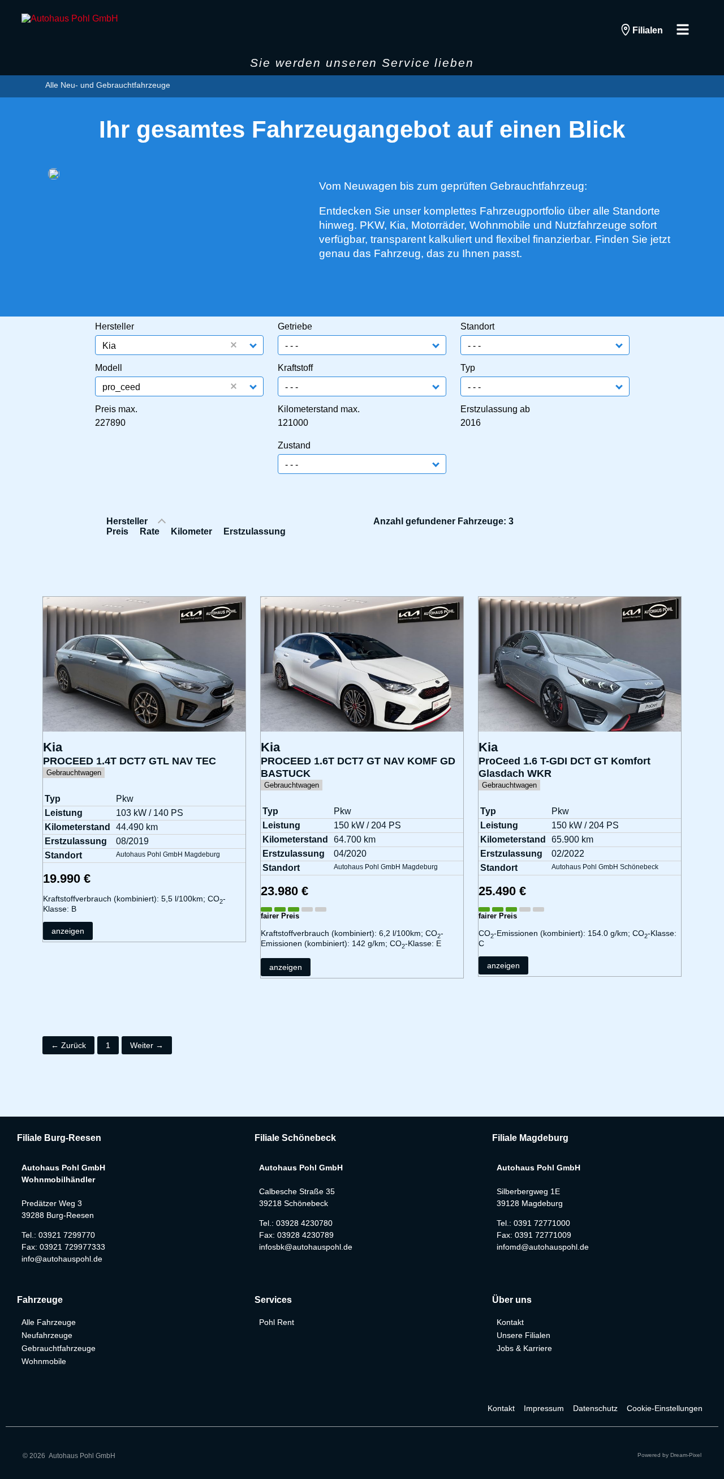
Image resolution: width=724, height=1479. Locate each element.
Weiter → (146, 1045)
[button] (254, 345)
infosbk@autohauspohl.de (305, 1246)
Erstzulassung (254, 531)
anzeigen (67, 930)
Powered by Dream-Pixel (669, 1455)
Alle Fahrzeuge (48, 1322)
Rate (150, 531)
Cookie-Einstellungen (665, 1408)
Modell (108, 368)
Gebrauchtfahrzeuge (58, 1348)
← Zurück (68, 1045)
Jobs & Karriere (524, 1348)
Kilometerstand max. (319, 409)
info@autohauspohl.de (61, 1258)
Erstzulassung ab (495, 409)
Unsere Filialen (523, 1335)
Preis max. (116, 409)
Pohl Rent (276, 1322)
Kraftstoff (295, 368)
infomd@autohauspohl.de (543, 1246)
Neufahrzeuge (46, 1335)
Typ (467, 368)
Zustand (294, 445)
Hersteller (114, 326)
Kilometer (191, 531)
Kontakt (510, 1322)
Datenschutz (595, 1408)
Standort (477, 326)
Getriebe (295, 326)
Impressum (544, 1408)
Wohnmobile (43, 1361)
